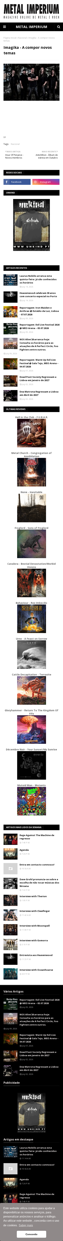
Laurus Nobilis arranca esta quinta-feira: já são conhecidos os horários (38, 279)
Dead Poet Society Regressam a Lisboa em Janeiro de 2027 (38, 378)
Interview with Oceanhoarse (36, 969)
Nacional (22, 37)
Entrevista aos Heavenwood (36, 955)
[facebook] (17, 182)
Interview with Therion (33, 896)
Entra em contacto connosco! (37, 864)
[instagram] (45, 182)
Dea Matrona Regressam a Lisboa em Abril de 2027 (39, 393)
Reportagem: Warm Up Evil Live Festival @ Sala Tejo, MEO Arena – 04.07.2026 (39, 363)
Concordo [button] (31, 1234)
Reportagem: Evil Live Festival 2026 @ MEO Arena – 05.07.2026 (39, 326)
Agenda (24, 849)
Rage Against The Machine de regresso (37, 837)
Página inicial (10, 37)
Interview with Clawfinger (35, 911)
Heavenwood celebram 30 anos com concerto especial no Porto (38, 294)
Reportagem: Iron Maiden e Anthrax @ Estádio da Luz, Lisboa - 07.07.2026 (39, 311)
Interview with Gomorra (34, 940)
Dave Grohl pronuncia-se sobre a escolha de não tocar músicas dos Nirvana (39, 883)
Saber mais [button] (26, 1225)
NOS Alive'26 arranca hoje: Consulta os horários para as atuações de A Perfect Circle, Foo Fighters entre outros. (39, 344)
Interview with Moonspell (35, 925)
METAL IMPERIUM (31, 26)
